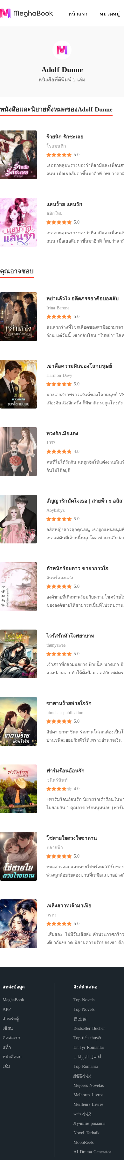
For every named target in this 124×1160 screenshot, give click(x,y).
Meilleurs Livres (88, 1104)
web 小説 (82, 1114)
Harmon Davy (59, 375)
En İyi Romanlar (88, 1047)
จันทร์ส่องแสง (59, 577)
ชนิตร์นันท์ (56, 780)
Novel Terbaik (86, 1133)
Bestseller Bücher (89, 1028)
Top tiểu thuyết (87, 1038)
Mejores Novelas (88, 1085)
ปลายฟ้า (54, 847)
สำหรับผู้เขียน (11, 1024)
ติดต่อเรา (11, 1038)
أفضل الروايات (87, 1057)
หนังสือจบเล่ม (12, 1062)
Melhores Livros (88, 1095)
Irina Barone (57, 308)
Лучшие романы (89, 1123)
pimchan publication (64, 712)
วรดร (51, 915)
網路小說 (82, 1076)
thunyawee (55, 645)
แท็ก (7, 1047)
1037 (50, 443)
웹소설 (80, 1019)
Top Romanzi (85, 1066)
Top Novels (83, 1000)
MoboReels (83, 1142)
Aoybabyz (55, 510)
